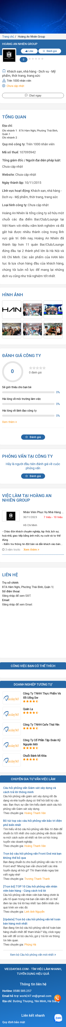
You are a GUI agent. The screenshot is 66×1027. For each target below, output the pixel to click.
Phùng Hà (30, 944)
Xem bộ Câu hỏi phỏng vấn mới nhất (32, 954)
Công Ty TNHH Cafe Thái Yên (41, 724)
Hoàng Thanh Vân (35, 813)
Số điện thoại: (11, 591)
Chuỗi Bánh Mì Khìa (34, 755)
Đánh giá (51, 51)
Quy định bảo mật (13, 1022)
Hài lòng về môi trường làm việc (21, 399)
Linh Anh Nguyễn (34, 911)
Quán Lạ (28, 709)
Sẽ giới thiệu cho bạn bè (16, 387)
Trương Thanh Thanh (37, 878)
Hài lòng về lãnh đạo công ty (19, 410)
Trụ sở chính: (10, 582)
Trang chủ (8, 36)
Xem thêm (31, 549)
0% (58, 392)
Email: (6, 600)
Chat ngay (34, 95)
